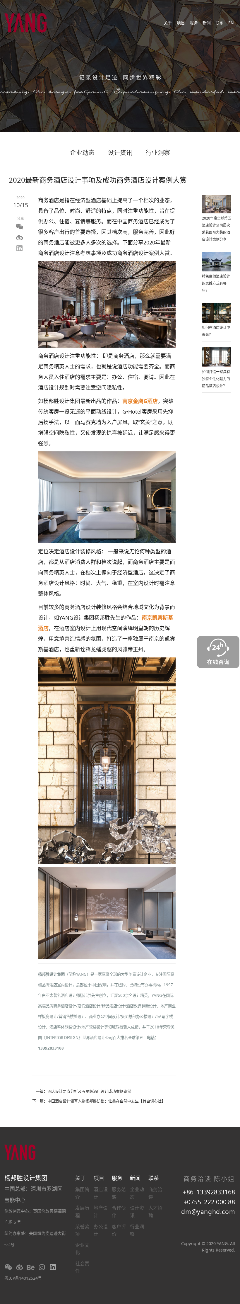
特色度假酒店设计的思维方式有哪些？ (216, 283)
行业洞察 (157, 152)
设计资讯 (120, 152)
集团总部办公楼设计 (138, 1016)
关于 (168, 22)
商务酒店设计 (64, 1006)
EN (231, 22)
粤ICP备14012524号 (23, 1278)
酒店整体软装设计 (64, 1027)
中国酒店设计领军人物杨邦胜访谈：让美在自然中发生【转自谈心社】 (106, 1101)
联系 (219, 22)
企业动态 (82, 152)
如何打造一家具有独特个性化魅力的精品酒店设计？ (216, 378)
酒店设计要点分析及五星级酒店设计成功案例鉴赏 (89, 1091)
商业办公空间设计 (104, 1016)
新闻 (207, 22)
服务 (194, 22)
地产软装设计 (92, 1027)
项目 (181, 22)
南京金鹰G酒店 (140, 400)
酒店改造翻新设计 (141, 1006)
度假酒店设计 (89, 1006)
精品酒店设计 (113, 1006)
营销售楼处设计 (72, 1016)
